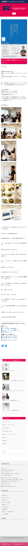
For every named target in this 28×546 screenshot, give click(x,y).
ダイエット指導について (14, 330)
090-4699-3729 (6, 483)
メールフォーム (6, 484)
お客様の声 (4, 509)
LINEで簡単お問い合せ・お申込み (10, 337)
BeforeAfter (5, 507)
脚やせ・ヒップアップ (7, 425)
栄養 (3, 443)
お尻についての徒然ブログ (8, 511)
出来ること (4, 330)
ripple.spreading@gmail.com (9, 486)
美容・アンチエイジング (7, 434)
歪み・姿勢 (4, 428)
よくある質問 (5, 514)
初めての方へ (5, 326)
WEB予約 (14, 336)
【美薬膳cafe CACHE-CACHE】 (18, 83)
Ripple (3, 440)
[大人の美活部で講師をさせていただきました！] (14, 38)
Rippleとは (4, 495)
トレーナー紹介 (5, 328)
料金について (5, 500)
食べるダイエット (6, 497)
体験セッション (5, 504)
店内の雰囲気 (13, 328)
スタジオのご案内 (6, 502)
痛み (3, 437)
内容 (3, 336)
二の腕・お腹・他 (6, 431)
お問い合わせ (8, 336)
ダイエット (4, 421)
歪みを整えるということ (7, 332)
